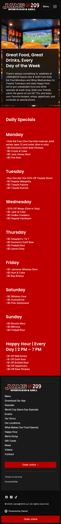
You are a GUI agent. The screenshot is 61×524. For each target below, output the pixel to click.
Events (8, 414)
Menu (46, 6)
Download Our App (15, 400)
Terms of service (13, 477)
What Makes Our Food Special (21, 427)
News (8, 445)
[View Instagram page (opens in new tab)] (11, 497)
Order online (30, 519)
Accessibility (11, 481)
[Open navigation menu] (55, 7)
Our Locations (12, 423)
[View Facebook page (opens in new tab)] (6, 497)
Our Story (10, 418)
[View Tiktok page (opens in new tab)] (16, 497)
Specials (9, 405)
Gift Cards (10, 440)
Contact (9, 454)
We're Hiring (11, 436)
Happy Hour (11, 431)
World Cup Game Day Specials (21, 409)
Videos (9, 449)
